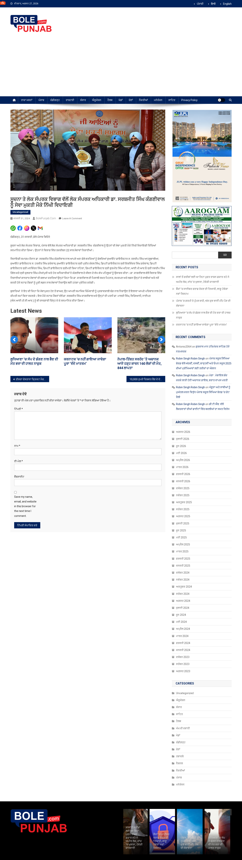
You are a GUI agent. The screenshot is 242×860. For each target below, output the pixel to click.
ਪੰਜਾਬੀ (200, 3)
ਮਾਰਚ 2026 (182, 467)
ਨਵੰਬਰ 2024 (182, 579)
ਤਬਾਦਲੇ (180, 756)
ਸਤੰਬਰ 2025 (182, 509)
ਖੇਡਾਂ (121, 100)
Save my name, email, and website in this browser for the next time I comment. (25, 506)
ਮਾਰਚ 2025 (182, 551)
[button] (14, 339)
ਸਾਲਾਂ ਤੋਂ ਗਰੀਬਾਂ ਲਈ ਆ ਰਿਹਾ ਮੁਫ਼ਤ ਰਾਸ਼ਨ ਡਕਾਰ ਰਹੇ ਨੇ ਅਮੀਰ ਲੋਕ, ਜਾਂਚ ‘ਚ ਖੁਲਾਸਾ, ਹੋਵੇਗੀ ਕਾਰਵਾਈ (202, 279)
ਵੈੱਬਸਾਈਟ (19, 476)
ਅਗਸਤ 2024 (183, 600)
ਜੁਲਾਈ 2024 (182, 607)
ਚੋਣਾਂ (131, 100)
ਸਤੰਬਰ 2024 (182, 593)
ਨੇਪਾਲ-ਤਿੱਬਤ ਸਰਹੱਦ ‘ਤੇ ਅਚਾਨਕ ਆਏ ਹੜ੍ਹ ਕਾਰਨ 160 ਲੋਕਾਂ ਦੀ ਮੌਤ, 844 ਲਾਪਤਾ (139, 363)
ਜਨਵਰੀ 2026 (183, 481)
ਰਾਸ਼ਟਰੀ (70, 100)
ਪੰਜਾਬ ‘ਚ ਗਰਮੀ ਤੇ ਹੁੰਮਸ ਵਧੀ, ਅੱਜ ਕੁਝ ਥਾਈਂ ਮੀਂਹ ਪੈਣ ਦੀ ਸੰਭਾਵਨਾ (203, 303)
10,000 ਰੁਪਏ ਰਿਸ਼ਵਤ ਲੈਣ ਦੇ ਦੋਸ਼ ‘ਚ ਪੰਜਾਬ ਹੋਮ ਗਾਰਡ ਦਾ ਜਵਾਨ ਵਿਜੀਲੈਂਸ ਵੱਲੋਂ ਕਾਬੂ (147, 379)
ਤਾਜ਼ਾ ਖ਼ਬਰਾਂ (26, 100)
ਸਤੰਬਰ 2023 (182, 664)
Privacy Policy (189, 100)
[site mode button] (221, 100)
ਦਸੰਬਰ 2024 (182, 572)
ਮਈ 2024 (181, 621)
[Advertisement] (121, 67)
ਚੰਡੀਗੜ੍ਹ (55, 100)
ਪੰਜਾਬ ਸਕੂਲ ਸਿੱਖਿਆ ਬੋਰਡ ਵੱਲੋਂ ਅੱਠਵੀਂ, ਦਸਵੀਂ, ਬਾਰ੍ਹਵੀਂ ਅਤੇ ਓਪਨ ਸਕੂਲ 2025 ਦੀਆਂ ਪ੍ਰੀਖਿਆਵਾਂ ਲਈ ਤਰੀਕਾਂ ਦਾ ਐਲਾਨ (203, 363)
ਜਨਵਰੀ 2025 (183, 565)
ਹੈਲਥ (109, 100)
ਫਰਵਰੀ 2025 (183, 558)
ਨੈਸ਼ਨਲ (179, 763)
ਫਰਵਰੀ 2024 (183, 643)
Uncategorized (20, 212)
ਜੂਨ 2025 (181, 530)
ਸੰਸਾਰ (83, 100)
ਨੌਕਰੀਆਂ (143, 100)
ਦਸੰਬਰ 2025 (182, 488)
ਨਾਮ (17, 445)
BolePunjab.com (46, 218)
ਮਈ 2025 (181, 537)
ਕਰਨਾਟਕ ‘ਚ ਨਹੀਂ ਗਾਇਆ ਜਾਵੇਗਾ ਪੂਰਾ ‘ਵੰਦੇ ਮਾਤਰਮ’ (201, 324)
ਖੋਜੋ (225, 255)
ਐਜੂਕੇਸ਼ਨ (96, 100)
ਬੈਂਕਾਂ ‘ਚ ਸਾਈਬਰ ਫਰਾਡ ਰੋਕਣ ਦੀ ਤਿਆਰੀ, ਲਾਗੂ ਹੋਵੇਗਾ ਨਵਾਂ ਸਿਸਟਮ (202, 291)
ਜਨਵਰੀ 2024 (183, 650)
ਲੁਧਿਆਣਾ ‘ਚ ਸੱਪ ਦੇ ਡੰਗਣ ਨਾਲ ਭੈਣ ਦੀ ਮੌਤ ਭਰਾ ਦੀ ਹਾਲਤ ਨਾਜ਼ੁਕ (203, 315)
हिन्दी (213, 3)
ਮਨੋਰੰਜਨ (158, 100)
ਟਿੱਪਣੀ (18, 409)
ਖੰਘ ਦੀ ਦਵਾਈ (183, 728)
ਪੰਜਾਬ (41, 100)
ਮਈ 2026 (181, 453)
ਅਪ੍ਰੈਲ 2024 (183, 628)
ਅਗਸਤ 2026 (183, 431)
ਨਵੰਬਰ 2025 (182, 495)
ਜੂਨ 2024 (181, 614)
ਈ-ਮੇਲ (18, 461)
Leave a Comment (72, 218)
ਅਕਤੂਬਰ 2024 (184, 586)
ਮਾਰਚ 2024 (182, 636)
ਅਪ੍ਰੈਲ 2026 (183, 460)
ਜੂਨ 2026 (181, 446)
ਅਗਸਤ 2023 (183, 671)
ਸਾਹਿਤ (171, 100)
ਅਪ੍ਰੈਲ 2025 (183, 544)
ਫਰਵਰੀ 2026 (183, 474)
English (227, 3)
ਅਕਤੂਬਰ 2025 (184, 502)
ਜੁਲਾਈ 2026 (182, 438)
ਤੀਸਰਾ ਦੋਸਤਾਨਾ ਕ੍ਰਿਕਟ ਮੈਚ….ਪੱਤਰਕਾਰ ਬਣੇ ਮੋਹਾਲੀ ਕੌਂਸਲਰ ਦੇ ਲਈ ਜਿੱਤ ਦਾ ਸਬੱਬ (32, 379)
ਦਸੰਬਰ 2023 (182, 657)
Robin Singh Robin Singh (190, 358)
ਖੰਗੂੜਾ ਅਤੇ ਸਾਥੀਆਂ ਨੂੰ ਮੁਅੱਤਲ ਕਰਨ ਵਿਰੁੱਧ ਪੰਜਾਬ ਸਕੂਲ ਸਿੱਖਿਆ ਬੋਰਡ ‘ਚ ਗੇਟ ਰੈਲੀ (203, 392)
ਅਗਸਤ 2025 (183, 516)
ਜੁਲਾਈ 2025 (182, 523)
